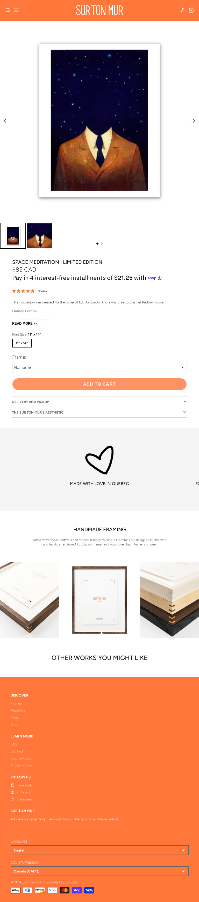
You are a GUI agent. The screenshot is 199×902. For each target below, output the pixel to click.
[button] (97, 244)
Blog (14, 724)
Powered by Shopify (61, 882)
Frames (16, 703)
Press (15, 717)
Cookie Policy (21, 758)
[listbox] (99, 367)
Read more (22, 323)
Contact (17, 751)
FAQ (14, 744)
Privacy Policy (21, 765)
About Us (18, 710)
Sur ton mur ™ (35, 882)
